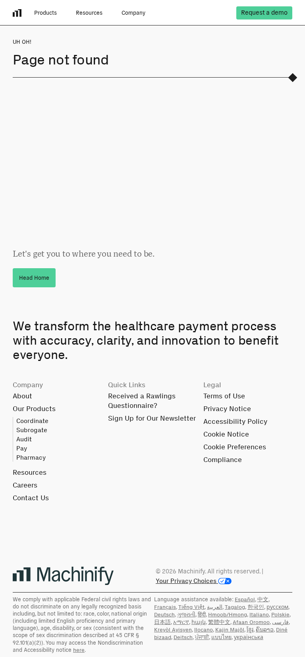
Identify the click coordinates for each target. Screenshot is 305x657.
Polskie (280, 614)
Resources (89, 12)
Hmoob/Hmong (227, 614)
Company (133, 12)
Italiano (259, 614)
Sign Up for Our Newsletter (152, 418)
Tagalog (235, 607)
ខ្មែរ (250, 629)
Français (165, 607)
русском (277, 607)
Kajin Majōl (229, 629)
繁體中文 (219, 622)
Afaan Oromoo (251, 622)
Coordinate (32, 421)
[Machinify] (63, 576)
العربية (214, 607)
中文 (262, 599)
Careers (25, 485)
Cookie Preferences (234, 447)
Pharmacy (31, 457)
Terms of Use (224, 396)
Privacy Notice (227, 408)
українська (248, 637)
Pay (21, 448)
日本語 (162, 622)
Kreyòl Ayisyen (173, 629)
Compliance (222, 459)
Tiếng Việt (191, 607)
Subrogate (31, 430)
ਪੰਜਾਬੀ (202, 637)
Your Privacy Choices (187, 581)
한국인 (255, 607)
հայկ (198, 622)
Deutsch (164, 614)
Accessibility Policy (235, 421)
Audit (24, 439)
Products (45, 12)
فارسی (280, 622)
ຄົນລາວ (265, 629)
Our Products (34, 408)
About (22, 396)
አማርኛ (181, 622)
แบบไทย (221, 637)
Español (245, 599)
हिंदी (202, 614)
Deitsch (183, 637)
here (79, 650)
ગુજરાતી (186, 614)
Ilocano (203, 629)
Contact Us (31, 497)
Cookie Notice (226, 434)
